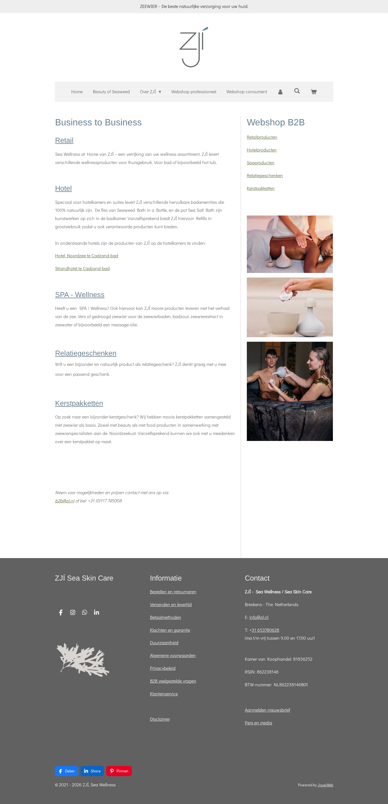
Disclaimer (160, 719)
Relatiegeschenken (85, 353)
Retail (64, 140)
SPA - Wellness (80, 295)
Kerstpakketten (79, 403)
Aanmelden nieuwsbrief (267, 710)
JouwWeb (325, 785)
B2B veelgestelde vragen (173, 681)
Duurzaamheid (164, 642)
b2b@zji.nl (64, 500)
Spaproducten (260, 162)
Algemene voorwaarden (173, 655)
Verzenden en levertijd (171, 604)
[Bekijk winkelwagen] (313, 91)
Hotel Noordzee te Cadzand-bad (86, 255)
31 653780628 (265, 630)
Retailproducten (262, 137)
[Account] (280, 91)
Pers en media (258, 723)
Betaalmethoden (165, 617)
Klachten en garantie (170, 630)
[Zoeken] (297, 90)
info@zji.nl (258, 617)
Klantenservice (164, 694)
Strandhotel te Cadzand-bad (82, 268)
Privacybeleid (163, 668)
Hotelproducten (262, 150)
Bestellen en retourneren (173, 591)
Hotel (63, 188)
